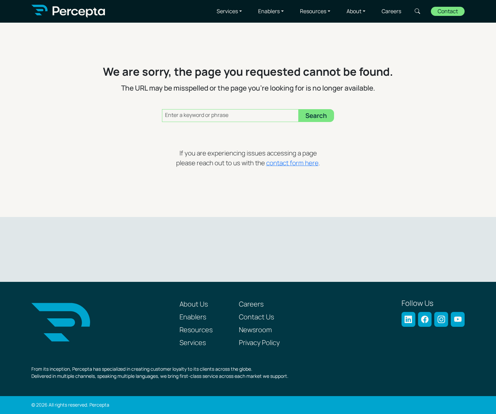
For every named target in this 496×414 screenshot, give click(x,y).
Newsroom (255, 330)
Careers (391, 11)
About (354, 11)
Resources (313, 11)
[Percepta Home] (68, 11)
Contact (448, 11)
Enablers (269, 11)
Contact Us (256, 317)
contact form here (292, 163)
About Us (194, 304)
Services (227, 11)
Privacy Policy (259, 343)
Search (417, 11)
